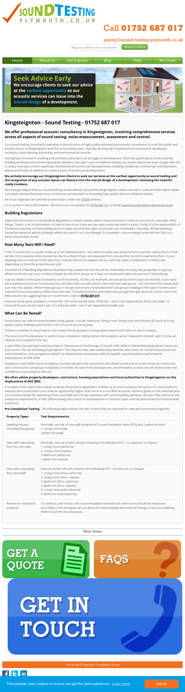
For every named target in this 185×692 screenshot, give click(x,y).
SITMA (85, 199)
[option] (92, 90)
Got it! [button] (161, 684)
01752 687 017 (99, 205)
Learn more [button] (121, 684)
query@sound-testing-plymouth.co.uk (147, 205)
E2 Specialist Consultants (95, 665)
